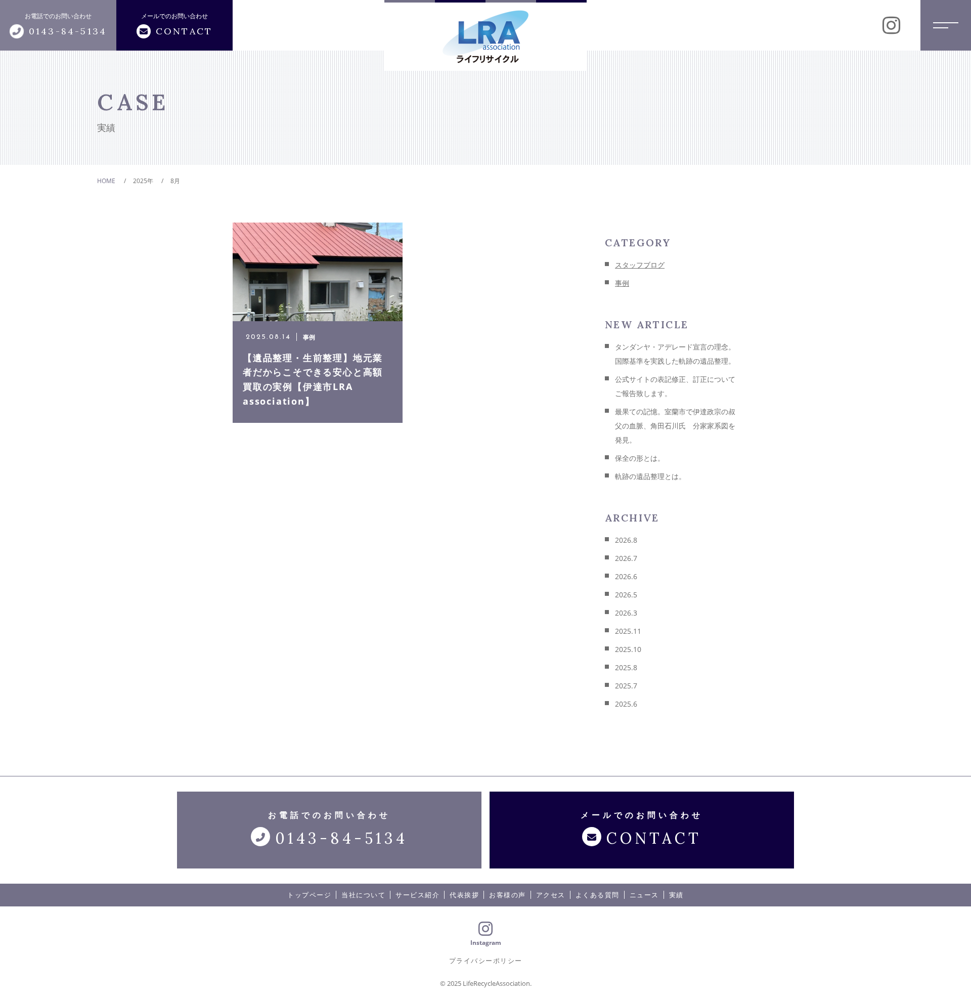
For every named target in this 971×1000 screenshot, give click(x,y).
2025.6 (626, 704)
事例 (622, 283)
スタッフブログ (640, 265)
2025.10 (628, 649)
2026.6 (626, 576)
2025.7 (626, 685)
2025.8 (626, 667)
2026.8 (626, 540)
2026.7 (626, 558)
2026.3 (626, 613)
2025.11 (628, 631)
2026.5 (626, 594)
